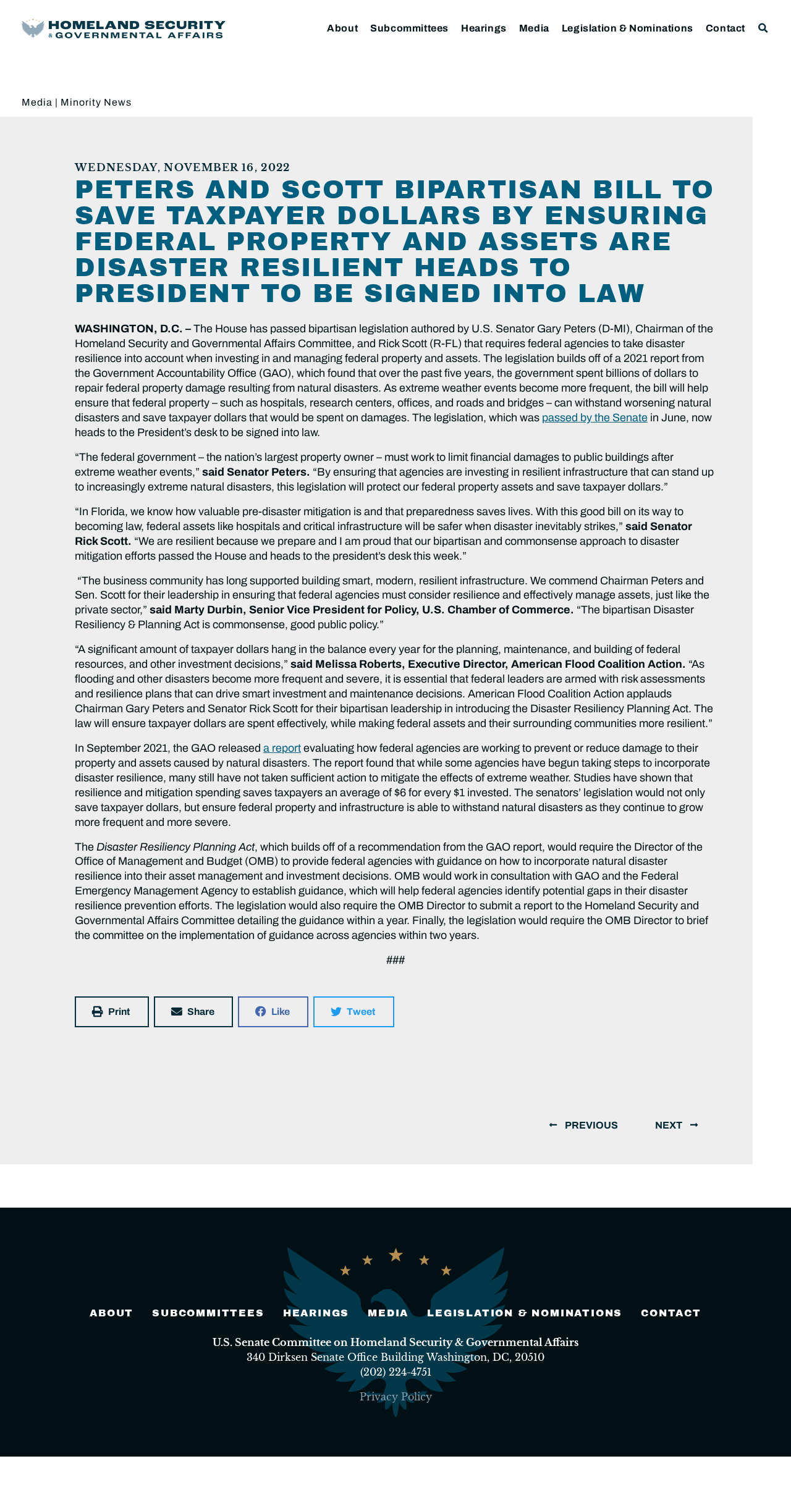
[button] (763, 28)
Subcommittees (409, 28)
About (342, 28)
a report (282, 748)
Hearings (484, 28)
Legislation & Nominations (627, 28)
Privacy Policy (396, 1396)
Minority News (96, 102)
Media (534, 28)
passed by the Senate (595, 417)
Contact (725, 28)
